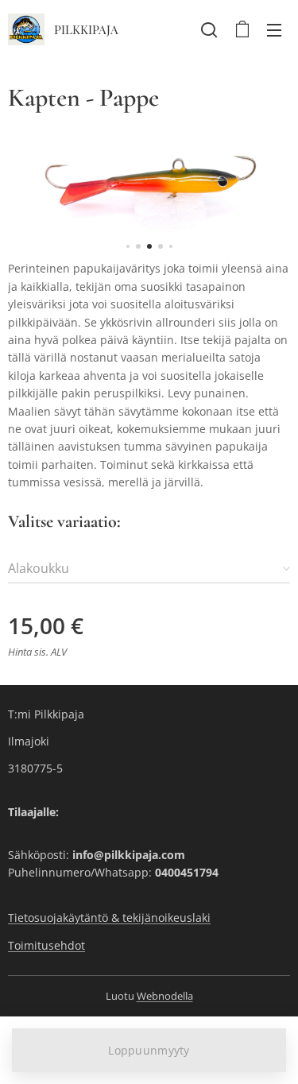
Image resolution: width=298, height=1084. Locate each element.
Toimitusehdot (46, 945)
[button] (209, 29)
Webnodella (165, 996)
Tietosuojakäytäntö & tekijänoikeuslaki (109, 917)
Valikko (274, 29)
